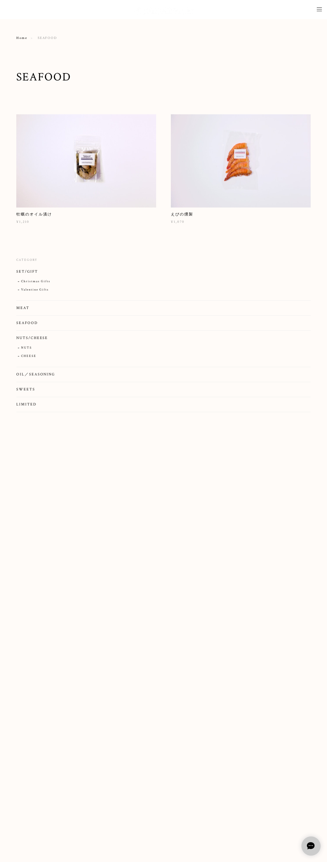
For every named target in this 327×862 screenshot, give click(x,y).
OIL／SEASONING (35, 374)
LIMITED (26, 404)
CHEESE (28, 356)
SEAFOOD (26, 323)
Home (21, 38)
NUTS (26, 348)
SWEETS (25, 389)
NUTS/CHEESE (32, 338)
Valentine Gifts (35, 290)
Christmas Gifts (35, 281)
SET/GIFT (27, 271)
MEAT (22, 308)
